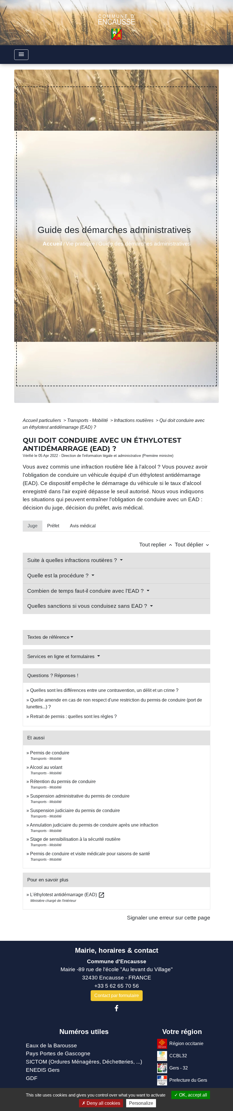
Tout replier (156, 545)
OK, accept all (192, 1095)
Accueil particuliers (42, 420)
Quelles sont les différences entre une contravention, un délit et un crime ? (104, 690)
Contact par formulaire (116, 995)
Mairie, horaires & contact (116, 950)
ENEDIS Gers (43, 1070)
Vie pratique (80, 244)
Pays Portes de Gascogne (58, 1053)
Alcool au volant (46, 767)
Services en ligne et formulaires (61, 656)
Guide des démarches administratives (144, 244)
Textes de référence (48, 637)
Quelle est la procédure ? (58, 576)
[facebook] (116, 1008)
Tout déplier (192, 545)
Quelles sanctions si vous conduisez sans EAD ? (88, 606)
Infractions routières (134, 420)
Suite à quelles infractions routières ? (72, 560)
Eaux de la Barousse (51, 1045)
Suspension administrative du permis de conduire (80, 796)
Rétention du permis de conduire (63, 781)
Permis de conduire (49, 752)
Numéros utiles (84, 1031)
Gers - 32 (178, 1067)
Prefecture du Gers (188, 1079)
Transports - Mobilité (88, 420)
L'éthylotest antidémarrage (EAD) (67, 894)
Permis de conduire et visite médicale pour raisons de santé (90, 853)
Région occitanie (186, 1043)
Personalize (141, 1103)
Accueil (52, 244)
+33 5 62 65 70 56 (116, 986)
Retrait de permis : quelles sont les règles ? (73, 716)
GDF (32, 1078)
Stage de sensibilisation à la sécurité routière (75, 839)
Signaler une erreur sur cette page (168, 918)
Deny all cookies (103, 1103)
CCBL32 (178, 1055)
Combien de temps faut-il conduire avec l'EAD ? (86, 591)
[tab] (32, 526)
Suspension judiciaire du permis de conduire (75, 810)
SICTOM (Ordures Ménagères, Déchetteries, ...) (84, 1062)
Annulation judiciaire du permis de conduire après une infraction (94, 825)
